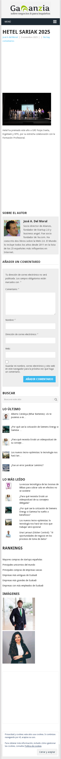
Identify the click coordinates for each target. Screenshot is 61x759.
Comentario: (12, 289)
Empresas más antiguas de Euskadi (19, 575)
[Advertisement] (30, 67)
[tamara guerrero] (18, 662)
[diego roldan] (18, 629)
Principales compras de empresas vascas (22, 570)
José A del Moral (10, 37)
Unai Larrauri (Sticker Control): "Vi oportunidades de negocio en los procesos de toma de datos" (36, 535)
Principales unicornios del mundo (18, 564)
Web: (7, 348)
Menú (8, 21)
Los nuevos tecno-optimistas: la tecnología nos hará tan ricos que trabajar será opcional (35, 523)
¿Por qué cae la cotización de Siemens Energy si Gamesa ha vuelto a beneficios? (38, 511)
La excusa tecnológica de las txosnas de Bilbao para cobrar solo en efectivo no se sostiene (39, 487)
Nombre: (10, 319)
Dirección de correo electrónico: (21, 334)
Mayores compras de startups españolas (22, 559)
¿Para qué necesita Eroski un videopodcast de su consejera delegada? (33, 499)
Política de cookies (33, 746)
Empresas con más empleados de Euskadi (22, 585)
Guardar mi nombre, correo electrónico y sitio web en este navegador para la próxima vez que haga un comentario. (30, 369)
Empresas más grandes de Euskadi (19, 580)
